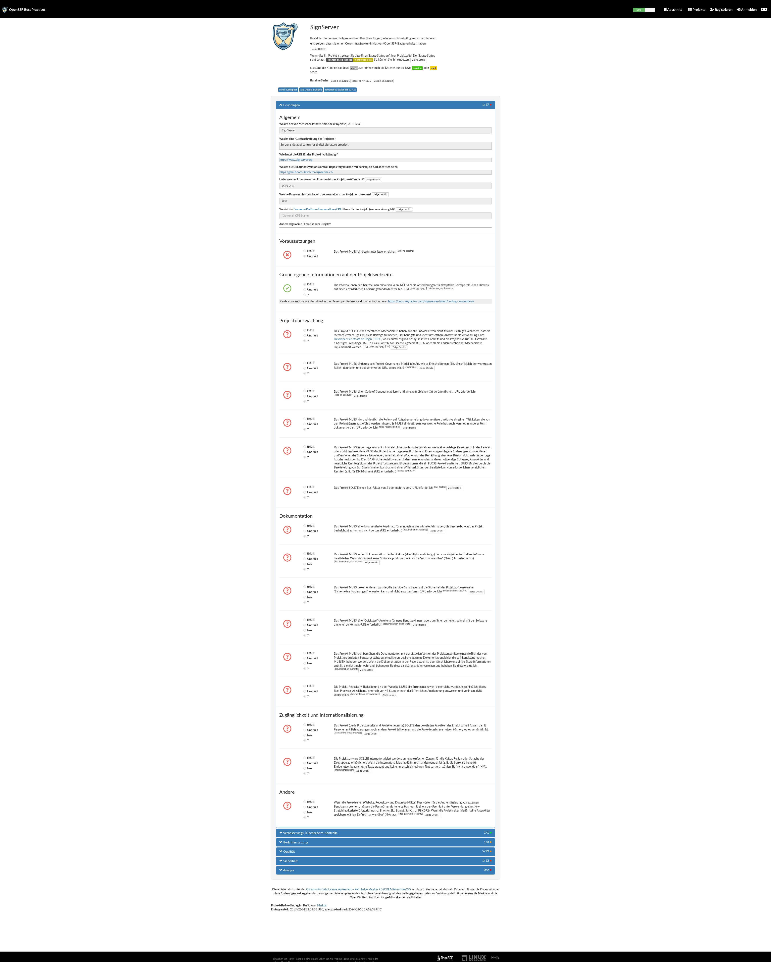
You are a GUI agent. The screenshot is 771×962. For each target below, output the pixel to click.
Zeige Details (318, 49)
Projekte (698, 9)
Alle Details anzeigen (311, 89)
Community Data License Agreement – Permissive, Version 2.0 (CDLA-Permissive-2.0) (358, 889)
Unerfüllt (310, 256)
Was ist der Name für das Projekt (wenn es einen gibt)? (337, 209)
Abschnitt (674, 9)
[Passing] (417, 68)
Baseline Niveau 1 (340, 81)
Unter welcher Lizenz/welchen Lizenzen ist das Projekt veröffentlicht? (321, 179)
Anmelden (748, 9)
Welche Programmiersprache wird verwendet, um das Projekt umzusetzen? (325, 194)
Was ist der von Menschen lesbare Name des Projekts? (312, 124)
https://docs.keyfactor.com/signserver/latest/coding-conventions (431, 301)
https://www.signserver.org (295, 159)
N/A (309, 564)
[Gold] (433, 68)
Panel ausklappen (288, 89)
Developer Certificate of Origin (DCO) (357, 339)
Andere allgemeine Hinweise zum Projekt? (305, 224)
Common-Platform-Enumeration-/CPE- (318, 209)
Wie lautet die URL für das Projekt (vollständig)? (308, 154)
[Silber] (354, 68)
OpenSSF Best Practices (27, 9)
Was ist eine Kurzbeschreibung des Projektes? (307, 139)
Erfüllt (310, 250)
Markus (321, 905)
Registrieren (723, 9)
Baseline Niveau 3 (383, 81)
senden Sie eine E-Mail (361, 959)
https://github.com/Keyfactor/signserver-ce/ (306, 172)
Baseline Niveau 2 (361, 81)
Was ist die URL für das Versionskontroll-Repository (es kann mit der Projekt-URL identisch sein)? (338, 167)
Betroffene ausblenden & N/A (340, 89)
